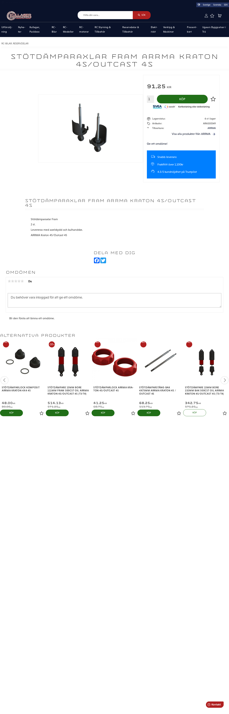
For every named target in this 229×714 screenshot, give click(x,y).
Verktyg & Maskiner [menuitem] (169, 29)
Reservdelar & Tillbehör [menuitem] (130, 29)
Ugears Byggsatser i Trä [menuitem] (214, 29)
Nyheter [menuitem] (21, 29)
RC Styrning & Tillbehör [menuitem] (103, 29)
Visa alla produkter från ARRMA (191, 133)
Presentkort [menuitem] (192, 29)
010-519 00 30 (14, 2)
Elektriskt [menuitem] (154, 29)
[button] (212, 16)
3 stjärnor (15, 281)
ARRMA (212, 128)
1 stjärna (9, 281)
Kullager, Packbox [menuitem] (35, 29)
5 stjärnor (22, 281)
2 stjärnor (12, 281)
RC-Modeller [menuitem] (68, 29)
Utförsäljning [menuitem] (6, 29)
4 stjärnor (19, 281)
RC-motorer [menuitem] (84, 29)
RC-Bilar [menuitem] (54, 29)
